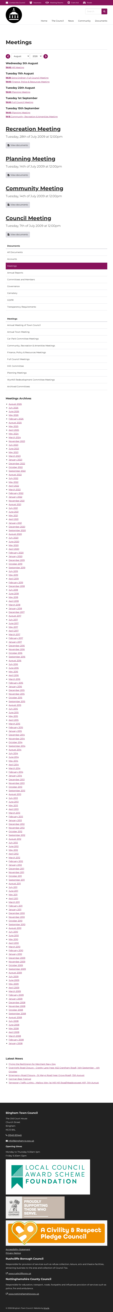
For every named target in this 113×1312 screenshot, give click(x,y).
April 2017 (14, 630)
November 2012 (17, 827)
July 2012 (13, 842)
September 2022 (17, 471)
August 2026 (15, 404)
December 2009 (17, 958)
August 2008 (15, 1017)
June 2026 (14, 411)
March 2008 (15, 1036)
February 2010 (16, 950)
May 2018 (13, 597)
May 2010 (13, 939)
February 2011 (16, 906)
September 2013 (17, 790)
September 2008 (17, 1013)
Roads (89, 3)
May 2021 (13, 515)
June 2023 (14, 448)
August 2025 (15, 422)
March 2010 (14, 946)
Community (84, 20)
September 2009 (17, 969)
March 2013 (14, 813)
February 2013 (16, 816)
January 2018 (15, 608)
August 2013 (15, 794)
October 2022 (16, 467)
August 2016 (15, 660)
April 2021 (14, 519)
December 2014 (17, 734)
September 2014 (17, 746)
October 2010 (15, 920)
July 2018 (13, 590)
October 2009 (16, 965)
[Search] (104, 11)
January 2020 (15, 556)
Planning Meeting (30, 158)
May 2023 (13, 452)
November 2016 (17, 649)
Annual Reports (15, 272)
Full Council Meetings (18, 359)
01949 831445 (15, 1135)
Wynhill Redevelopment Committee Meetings (31, 379)
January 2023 (15, 459)
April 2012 (14, 853)
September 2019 (17, 567)
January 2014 (15, 775)
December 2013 (17, 779)
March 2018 (14, 604)
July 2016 (13, 664)
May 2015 (13, 716)
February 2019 (16, 582)
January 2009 (16, 999)
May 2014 (13, 761)
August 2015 (15, 705)
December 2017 (17, 612)
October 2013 (15, 787)
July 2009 (14, 976)
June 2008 (14, 1024)
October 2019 (15, 564)
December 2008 (17, 1002)
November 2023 (17, 441)
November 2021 (17, 500)
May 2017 (13, 627)
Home (44, 20)
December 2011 (16, 868)
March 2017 (14, 634)
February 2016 (16, 683)
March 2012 (14, 857)
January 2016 (15, 686)
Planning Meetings (17, 372)
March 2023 (15, 456)
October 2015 (15, 697)
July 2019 (13, 571)
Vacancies (37, 3)
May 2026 (14, 415)
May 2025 (13, 426)
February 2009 (16, 995)
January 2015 (15, 731)
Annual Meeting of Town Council (24, 325)
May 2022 (13, 482)
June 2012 (14, 846)
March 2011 (14, 902)
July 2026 (13, 407)
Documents (101, 20)
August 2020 (15, 534)
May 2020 (14, 545)
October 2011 (15, 876)
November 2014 (17, 738)
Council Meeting (28, 218)
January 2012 (15, 865)
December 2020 (17, 526)
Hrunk (46, 1308)
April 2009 (14, 987)
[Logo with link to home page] (14, 15)
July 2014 (13, 753)
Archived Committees (18, 386)
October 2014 (15, 742)
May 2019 (13, 575)
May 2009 (14, 984)
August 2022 (15, 474)
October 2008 (16, 1010)
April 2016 (14, 675)
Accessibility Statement (18, 1249)
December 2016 (17, 645)
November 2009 (17, 961)
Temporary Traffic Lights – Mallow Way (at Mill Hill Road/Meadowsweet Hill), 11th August (54, 1082)
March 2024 (15, 437)
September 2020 (17, 530)
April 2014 (14, 764)
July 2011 (13, 887)
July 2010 (13, 932)
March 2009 (15, 991)
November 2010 (17, 917)
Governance (13, 286)
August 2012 (15, 839)
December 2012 (17, 824)
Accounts (12, 259)
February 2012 (16, 861)
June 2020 (14, 541)
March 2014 (14, 768)
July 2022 (13, 478)
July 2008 (14, 1021)
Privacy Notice (13, 1253)
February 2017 (16, 638)
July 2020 (13, 537)
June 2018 (14, 593)
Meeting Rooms (56, 3)
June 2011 (13, 891)
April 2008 (14, 1032)
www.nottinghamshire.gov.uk (23, 1294)
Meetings (12, 266)
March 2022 (15, 489)
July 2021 (13, 508)
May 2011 (13, 894)
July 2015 (13, 709)
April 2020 (14, 549)
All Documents (15, 252)
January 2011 (15, 909)
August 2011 (15, 883)
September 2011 (17, 880)
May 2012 (13, 850)
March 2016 (14, 679)
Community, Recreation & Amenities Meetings (31, 345)
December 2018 (17, 586)
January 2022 (15, 497)
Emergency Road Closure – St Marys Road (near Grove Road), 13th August (46, 1075)
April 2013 (14, 809)
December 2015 (17, 690)
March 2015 (14, 723)
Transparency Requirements (21, 306)
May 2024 (14, 433)
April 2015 (14, 720)
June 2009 (14, 980)
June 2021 (14, 511)
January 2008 (16, 1043)
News (71, 20)
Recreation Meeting (33, 129)
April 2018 (14, 601)
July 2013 (13, 798)
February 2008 (16, 1039)
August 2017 (15, 616)
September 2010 (17, 924)
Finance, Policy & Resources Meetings (26, 352)
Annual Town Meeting (18, 332)
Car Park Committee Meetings (23, 338)
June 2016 (14, 668)
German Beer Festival (20, 1079)
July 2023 (13, 445)
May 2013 (13, 805)
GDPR (10, 300)
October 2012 (15, 831)
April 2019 (14, 578)
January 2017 (15, 642)
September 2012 (17, 835)
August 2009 (15, 972)
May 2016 (13, 671)
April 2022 (14, 486)
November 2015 (17, 694)
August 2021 (15, 504)
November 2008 (17, 1006)
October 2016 (15, 653)
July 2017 (13, 619)
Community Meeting (34, 188)
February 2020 (16, 552)
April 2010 (14, 943)
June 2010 (14, 935)
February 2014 (16, 772)
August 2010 (15, 928)
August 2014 (15, 749)
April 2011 (13, 898)
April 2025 (14, 430)
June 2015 (14, 712)
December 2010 (17, 913)
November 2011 (16, 872)
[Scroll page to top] (107, 1306)
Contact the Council (17, 3)
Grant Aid (75, 3)
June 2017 (14, 623)
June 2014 (14, 757)
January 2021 (15, 523)
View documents (19, 145)
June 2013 (14, 801)
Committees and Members (21, 279)
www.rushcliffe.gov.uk (19, 1273)
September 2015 (17, 701)
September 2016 (17, 656)
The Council (58, 20)
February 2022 (16, 493)
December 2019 (17, 560)
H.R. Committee (15, 366)
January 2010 (15, 954)
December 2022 (17, 463)
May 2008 (14, 1028)
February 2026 (16, 419)
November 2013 (17, 783)
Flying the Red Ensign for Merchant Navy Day (32, 1064)
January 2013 (15, 820)
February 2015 (16, 727)
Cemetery (12, 293)
